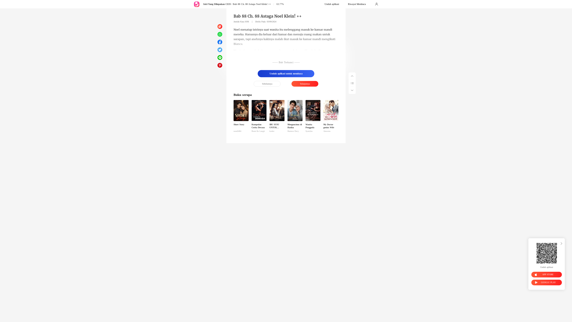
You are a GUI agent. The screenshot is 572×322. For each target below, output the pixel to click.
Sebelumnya (267, 84)
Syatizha (309, 131)
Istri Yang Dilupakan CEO (217, 4)
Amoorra (326, 131)
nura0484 (237, 131)
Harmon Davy (293, 131)
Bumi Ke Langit (258, 131)
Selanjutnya (305, 84)
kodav (272, 131)
